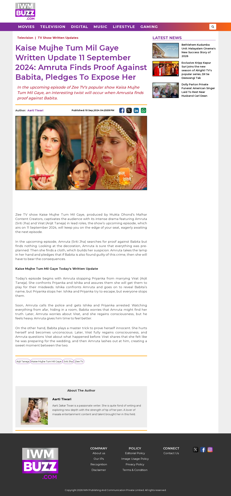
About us (99, 453)
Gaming (149, 27)
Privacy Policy (135, 464)
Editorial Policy (135, 453)
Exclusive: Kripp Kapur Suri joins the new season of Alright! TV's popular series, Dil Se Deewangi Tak (197, 70)
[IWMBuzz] (25, 11)
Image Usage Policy (135, 458)
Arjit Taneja (22, 361)
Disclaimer (98, 470)
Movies (26, 27)
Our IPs (99, 458)
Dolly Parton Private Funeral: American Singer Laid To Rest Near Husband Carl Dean (198, 90)
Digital (79, 27)
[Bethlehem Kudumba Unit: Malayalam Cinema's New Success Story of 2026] (165, 50)
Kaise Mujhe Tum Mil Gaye (46, 361)
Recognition (98, 464)
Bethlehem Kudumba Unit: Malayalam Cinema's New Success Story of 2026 (199, 50)
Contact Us (171, 453)
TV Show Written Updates (58, 38)
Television (53, 27)
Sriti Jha (68, 361)
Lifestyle (124, 27)
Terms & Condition (135, 470)
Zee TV (79, 361)
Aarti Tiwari (35, 110)
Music (100, 27)
